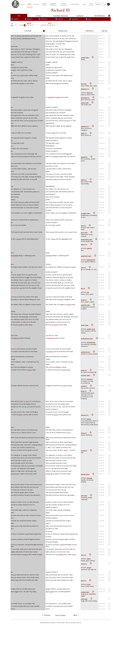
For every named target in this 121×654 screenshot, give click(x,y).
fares (67, 267)
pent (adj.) (84, 232)
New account (91, 4)
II (26, 25)
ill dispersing (16, 338)
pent (52, 232)
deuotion (22, 83)
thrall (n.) (84, 300)
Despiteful (49, 255)
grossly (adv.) (85, 474)
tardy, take (84, 325)
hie (49, 288)
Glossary (36, 4)
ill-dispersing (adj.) (87, 338)
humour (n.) (85, 415)
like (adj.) (84, 84)
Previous (46, 615)
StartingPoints (44, 4)
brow (70, 385)
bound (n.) (84, 157)
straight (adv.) (85, 213)
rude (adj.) (84, 599)
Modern (29, 19)
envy (51, 580)
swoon (53, 239)
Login (84, 4)
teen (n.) (83, 555)
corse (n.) (84, 433)
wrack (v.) (84, 564)
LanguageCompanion (53, 4)
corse (68, 432)
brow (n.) (84, 391)
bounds (55, 156)
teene (40, 554)
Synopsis (80, 16)
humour (55, 415)
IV (30, 25)
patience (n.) (85, 126)
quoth (65, 450)
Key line (60, 19)
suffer (54, 133)
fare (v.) (83, 267)
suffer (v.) (84, 133)
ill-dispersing (51, 338)
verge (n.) (84, 370)
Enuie (17, 580)
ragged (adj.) (85, 592)
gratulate (50, 97)
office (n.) (84, 180)
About (23, 4)
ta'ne (16, 325)
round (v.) (84, 386)
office (55, 179)
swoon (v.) (84, 244)
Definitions (44, 19)
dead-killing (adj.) (86, 239)
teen (74, 554)
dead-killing (64, 239)
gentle (58, 97)
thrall (60, 299)
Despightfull (14, 255)
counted (68, 304)
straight (64, 213)
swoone (18, 239)
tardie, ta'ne (91, 329)
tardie (20, 325)
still (68, 495)
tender (69, 57)
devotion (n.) (85, 89)
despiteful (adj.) (86, 256)
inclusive (64, 370)
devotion (57, 83)
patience (68, 126)
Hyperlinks (74, 19)
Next (75, 615)
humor (20, 415)
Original (15, 19)
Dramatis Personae (60, 16)
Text (19, 16)
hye (15, 288)
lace (54, 225)
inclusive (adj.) (85, 375)
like (53, 83)
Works (29, 4)
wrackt (26, 554)
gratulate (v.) (85, 98)
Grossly (48, 474)
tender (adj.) (85, 57)
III (28, 25)
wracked (60, 554)
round (64, 385)
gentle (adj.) (85, 103)
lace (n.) (83, 226)
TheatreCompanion (63, 4)
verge (68, 370)
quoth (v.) (84, 451)
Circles (38, 16)
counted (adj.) (85, 305)
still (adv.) (84, 496)
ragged (51, 591)
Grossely (13, 474)
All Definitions (99, 16)
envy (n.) (83, 580)
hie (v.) (83, 288)
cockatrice (50, 351)
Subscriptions (75, 4)
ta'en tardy (53, 325)
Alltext (12, 24)
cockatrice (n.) (85, 352)
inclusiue (29, 370)
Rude (47, 591)
